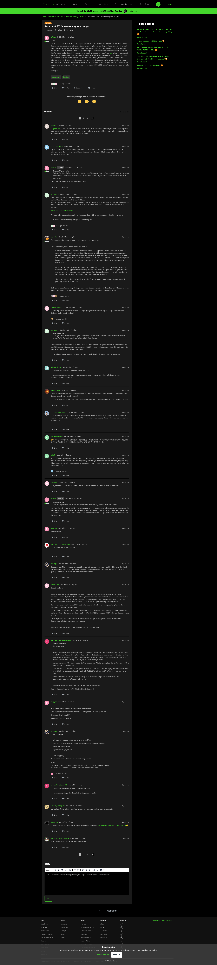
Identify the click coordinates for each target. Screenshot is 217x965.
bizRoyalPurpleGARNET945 (61, 544)
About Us (103, 924)
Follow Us (123, 920)
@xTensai (56, 128)
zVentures (103, 934)
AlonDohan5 (55, 390)
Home (44, 17)
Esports (63, 934)
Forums (75, 4)
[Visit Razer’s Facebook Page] (121, 924)
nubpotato (54, 237)
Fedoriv (53, 125)
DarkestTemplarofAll (58, 307)
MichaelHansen (56, 367)
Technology (64, 924)
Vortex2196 (55, 585)
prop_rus (54, 528)
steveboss (54, 822)
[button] (170, 4)
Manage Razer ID (86, 937)
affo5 (53, 455)
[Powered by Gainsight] (108, 911)
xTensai (53, 37)
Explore (63, 920)
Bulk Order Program (47, 937)
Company (103, 920)
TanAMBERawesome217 (59, 412)
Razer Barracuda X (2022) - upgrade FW (112, 825)
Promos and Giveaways (124, 4)
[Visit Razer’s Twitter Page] (121, 934)
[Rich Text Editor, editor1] (87, 883)
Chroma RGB (64, 927)
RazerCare (84, 934)
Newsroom (103, 931)
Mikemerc (54, 482)
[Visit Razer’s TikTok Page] (121, 941)
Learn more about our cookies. (147, 950)
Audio (82, 17)
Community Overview (55, 17)
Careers (102, 927)
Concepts (63, 931)
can (111, 53)
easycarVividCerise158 (59, 785)
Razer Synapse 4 (143, 44)
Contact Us (103, 937)
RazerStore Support (86, 931)
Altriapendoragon (57, 436)
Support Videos (85, 941)
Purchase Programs (47, 934)
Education (44, 941)
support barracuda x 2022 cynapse (149, 41)
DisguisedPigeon (57, 146)
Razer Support (142, 37)
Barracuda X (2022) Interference (148, 65)
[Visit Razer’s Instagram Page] (121, 927)
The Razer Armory (71, 17)
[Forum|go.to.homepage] (54, 4)
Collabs (63, 937)
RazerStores (44, 924)
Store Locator (45, 931)
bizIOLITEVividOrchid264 (60, 838)
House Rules (103, 4)
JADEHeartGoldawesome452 (61, 640)
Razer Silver (144, 4)
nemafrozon (55, 194)
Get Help (83, 924)
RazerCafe (44, 927)
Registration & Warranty (88, 927)
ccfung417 (54, 564)
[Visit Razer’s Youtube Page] (121, 937)
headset (66, 77)
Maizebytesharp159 (58, 806)
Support (88, 4)
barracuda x (56, 77)
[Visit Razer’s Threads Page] (121, 931)
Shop (42, 920)
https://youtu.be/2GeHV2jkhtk (62, 210)
